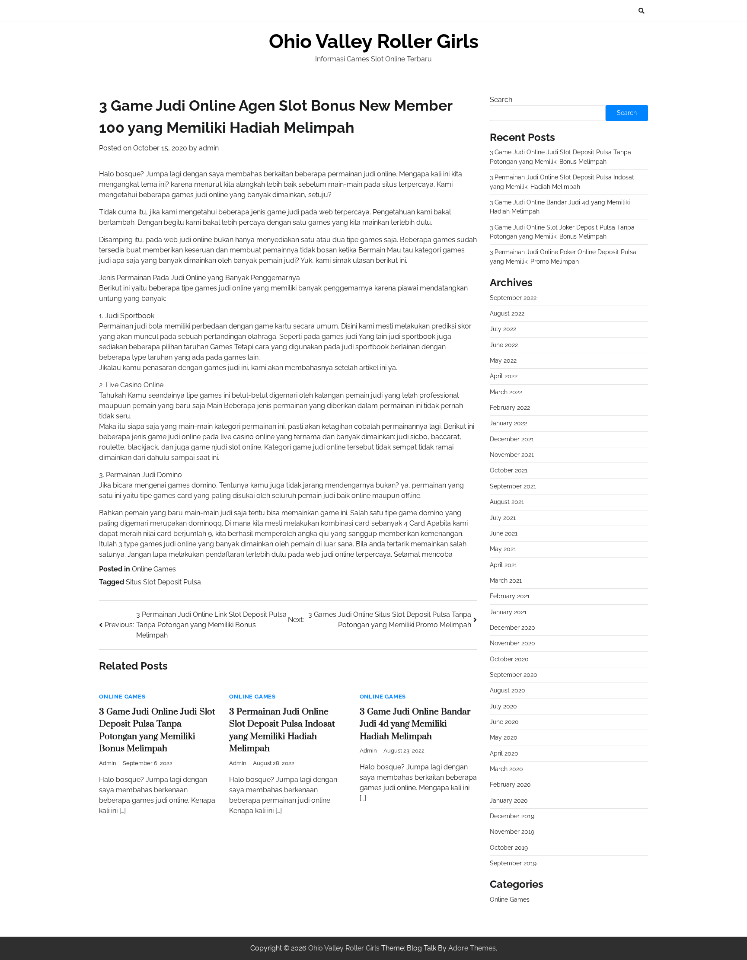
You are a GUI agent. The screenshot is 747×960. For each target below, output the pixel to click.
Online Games (154, 569)
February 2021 (510, 596)
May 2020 (503, 737)
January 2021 (508, 612)
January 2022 (508, 423)
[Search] (641, 10)
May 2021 (503, 548)
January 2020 (509, 800)
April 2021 (503, 564)
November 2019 (512, 831)
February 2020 (510, 784)
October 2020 (509, 659)
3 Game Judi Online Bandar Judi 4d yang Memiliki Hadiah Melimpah (415, 724)
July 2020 (503, 706)
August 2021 (507, 501)
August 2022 (507, 313)
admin (209, 148)
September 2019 (513, 863)
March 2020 (506, 768)
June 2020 (504, 721)
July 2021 (503, 517)
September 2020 (513, 674)
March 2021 (506, 580)
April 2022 (503, 376)
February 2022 (510, 407)
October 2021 (508, 470)
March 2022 (506, 392)
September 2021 (513, 486)
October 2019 (509, 847)
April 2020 (504, 753)
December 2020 (512, 627)
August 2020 (507, 690)
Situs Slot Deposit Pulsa (163, 582)
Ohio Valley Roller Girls (374, 41)
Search (501, 100)
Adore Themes (472, 948)
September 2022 (513, 297)
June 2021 (503, 533)
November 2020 (512, 643)
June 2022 (504, 344)
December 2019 (512, 816)
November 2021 (512, 454)
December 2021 (512, 439)
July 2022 (503, 328)
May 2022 (503, 360)
